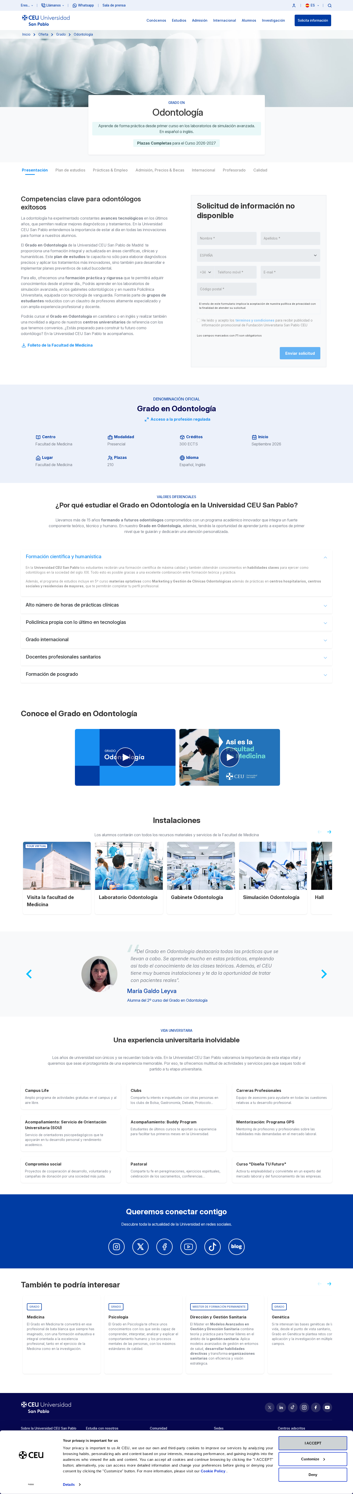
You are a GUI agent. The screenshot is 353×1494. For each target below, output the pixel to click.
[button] (294, 5)
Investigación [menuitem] (273, 20)
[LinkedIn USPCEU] (281, 1407)
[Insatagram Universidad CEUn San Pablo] (116, 1247)
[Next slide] (331, 834)
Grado (61, 34)
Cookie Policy (213, 1471)
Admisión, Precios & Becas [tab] (159, 170)
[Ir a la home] (46, 20)
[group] (62, 1334)
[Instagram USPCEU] (304, 1407)
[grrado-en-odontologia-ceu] (125, 757)
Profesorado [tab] (234, 170)
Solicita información (313, 20)
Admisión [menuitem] (199, 20)
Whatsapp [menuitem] (86, 5)
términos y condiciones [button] (254, 320)
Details (69, 1484)
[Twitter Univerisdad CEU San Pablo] (140, 1247)
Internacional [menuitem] (224, 20)
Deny (313, 1475)
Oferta (43, 34)
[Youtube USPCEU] (327, 1407)
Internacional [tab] (203, 170)
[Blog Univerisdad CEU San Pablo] (236, 1247)
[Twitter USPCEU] (269, 1407)
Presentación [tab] (35, 170)
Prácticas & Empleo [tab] (110, 170)
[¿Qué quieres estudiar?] (329, 5)
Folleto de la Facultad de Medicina (60, 345)
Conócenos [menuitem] (156, 20)
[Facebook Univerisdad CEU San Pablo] (164, 1247)
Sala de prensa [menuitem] (114, 5)
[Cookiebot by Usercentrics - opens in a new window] (31, 1484)
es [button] (313, 5)
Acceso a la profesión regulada (180, 419)
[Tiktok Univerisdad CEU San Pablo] (212, 1247)
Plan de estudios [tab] (70, 170)
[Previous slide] (318, 834)
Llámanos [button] (53, 5)
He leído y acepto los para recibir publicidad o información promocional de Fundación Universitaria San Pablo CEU (257, 322)
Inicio (26, 34)
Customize (310, 1459)
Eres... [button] (25, 5)
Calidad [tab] (260, 170)
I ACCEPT (313, 1443)
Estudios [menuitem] (179, 20)
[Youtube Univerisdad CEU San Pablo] (188, 1247)
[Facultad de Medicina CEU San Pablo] (229, 757)
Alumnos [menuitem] (249, 20)
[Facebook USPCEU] (316, 1407)
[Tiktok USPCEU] (293, 1407)
